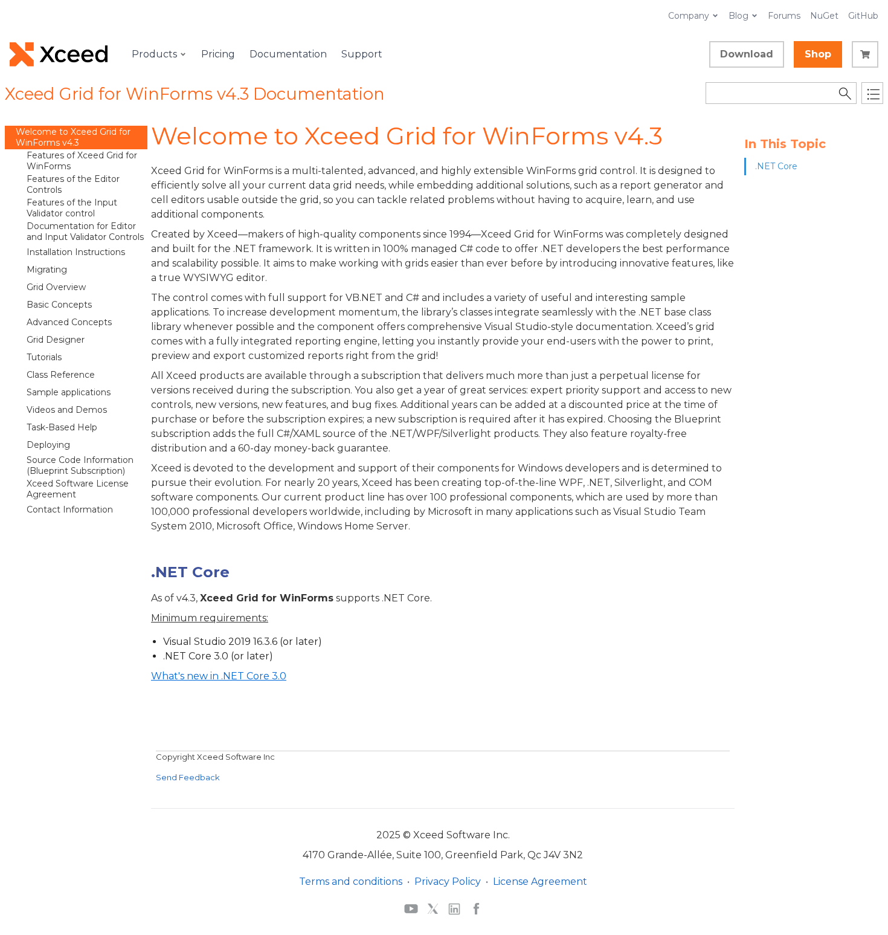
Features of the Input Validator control (72, 208)
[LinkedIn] (454, 908)
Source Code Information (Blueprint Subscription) (80, 465)
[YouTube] (411, 908)
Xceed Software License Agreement (78, 489)
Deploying (48, 444)
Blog (738, 15)
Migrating (47, 269)
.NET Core (776, 166)
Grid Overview (56, 287)
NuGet (824, 15)
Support (361, 54)
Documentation (288, 54)
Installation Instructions (76, 252)
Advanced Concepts (69, 322)
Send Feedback (188, 777)
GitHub (863, 15)
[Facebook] (476, 908)
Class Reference (61, 374)
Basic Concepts (59, 304)
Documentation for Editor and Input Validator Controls (85, 231)
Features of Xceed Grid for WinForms (82, 161)
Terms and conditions (350, 881)
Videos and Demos (67, 409)
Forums (784, 15)
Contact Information (70, 509)
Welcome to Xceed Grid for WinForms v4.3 (73, 137)
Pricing (218, 54)
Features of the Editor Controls (73, 184)
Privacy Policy (447, 881)
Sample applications (69, 392)
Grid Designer (56, 339)
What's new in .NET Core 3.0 (218, 676)
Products (154, 54)
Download (746, 54)
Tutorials (44, 357)
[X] (433, 908)
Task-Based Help (62, 427)
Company (688, 15)
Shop (818, 54)
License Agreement (540, 881)
